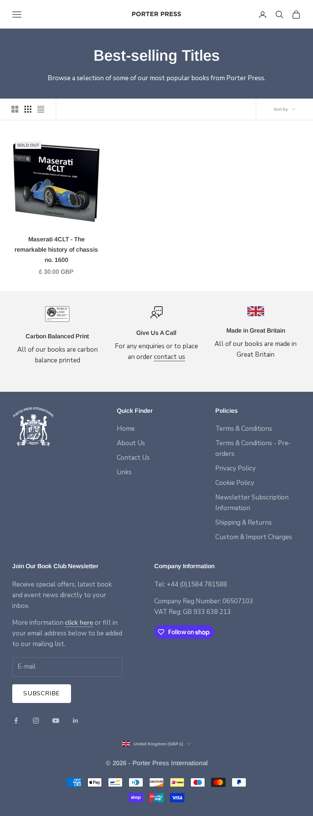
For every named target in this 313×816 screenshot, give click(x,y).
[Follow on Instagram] (36, 720)
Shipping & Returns (243, 522)
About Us (131, 443)
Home (126, 428)
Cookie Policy (234, 482)
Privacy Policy (235, 468)
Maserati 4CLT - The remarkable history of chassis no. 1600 (56, 249)
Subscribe (41, 693)
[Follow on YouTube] (56, 720)
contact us (169, 356)
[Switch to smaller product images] (27, 109)
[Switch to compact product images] (40, 109)
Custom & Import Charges (253, 537)
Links (124, 472)
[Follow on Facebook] (16, 720)
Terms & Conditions (243, 428)
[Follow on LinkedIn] (75, 720)
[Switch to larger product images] (14, 109)
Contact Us (133, 457)
